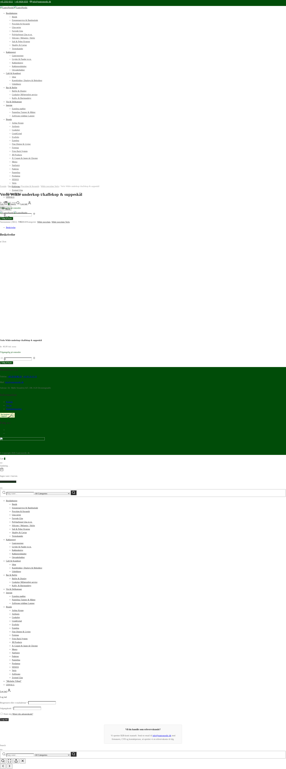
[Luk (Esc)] (23, 761)
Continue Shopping (8, 482)
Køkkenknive (17, 550)
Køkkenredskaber (19, 554)
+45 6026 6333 (21, 2)
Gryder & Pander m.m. (22, 547)
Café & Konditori (13, 561)
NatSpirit (16, 653)
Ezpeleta (15, 628)
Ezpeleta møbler (19, 596)
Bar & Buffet (11, 575)
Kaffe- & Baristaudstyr (21, 586)
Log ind (4, 719)
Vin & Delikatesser (14, 589)
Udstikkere (16, 571)
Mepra (14, 649)
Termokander (17, 536)
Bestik (14, 17)
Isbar (14, 564)
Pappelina (16, 660)
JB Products (17, 642)
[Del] (16, 761)
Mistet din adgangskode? (22, 714)
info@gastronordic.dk (41, 2)
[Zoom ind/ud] (3, 761)
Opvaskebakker (18, 557)
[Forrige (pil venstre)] (3, 766)
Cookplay (16, 617)
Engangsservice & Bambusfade (25, 20)
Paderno (15, 656)
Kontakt (9, 402)
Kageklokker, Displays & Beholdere (27, 568)
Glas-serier (16, 27)
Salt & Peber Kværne (21, 41)
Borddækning (11, 13)
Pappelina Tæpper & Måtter (23, 600)
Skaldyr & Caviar (19, 45)
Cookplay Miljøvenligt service (24, 582)
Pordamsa (16, 663)
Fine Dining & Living (21, 632)
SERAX (15, 667)
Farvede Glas (17, 31)
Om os (8, 405)
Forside (3, 186)
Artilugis (15, 614)
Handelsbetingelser (14, 409)
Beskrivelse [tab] (10, 227)
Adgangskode (6, 708)
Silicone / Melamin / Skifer (23, 38)
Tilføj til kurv (6, 218)
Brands (9, 607)
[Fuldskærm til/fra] (10, 761)
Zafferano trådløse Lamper (23, 603)
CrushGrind (17, 621)
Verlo (14, 670)
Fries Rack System (20, 639)
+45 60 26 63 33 (30, 377)
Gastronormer (18, 543)
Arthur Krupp (18, 610)
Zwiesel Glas (17, 190)
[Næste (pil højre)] (10, 766)
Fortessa (15, 635)
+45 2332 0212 (6, 2)
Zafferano (16, 674)
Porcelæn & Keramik (21, 24)
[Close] (1, 462)
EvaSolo (15, 624)
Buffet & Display (19, 579)
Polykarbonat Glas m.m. (22, 34)
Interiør (9, 593)
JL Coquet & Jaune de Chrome (25, 646)
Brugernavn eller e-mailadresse (14, 703)
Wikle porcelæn (43, 222)
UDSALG (10, 685)
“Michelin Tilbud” (13, 681)
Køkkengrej (11, 540)
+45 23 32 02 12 (15, 377)
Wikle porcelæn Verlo (50, 186)
